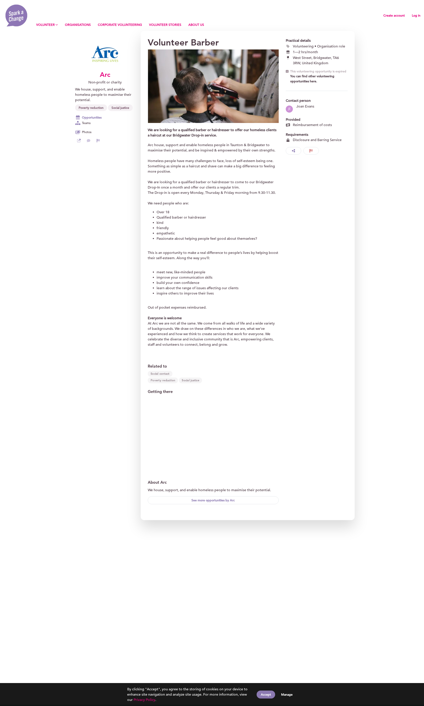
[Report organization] (98, 140)
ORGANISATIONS (78, 25)
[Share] (293, 151)
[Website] (79, 140)
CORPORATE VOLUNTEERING (120, 25)
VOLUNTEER (45, 24)
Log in (416, 15)
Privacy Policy (144, 700)
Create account (394, 15)
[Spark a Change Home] (16, 15)
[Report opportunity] (311, 151)
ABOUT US (196, 25)
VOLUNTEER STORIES (165, 25)
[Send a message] (88, 140)
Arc (105, 74)
